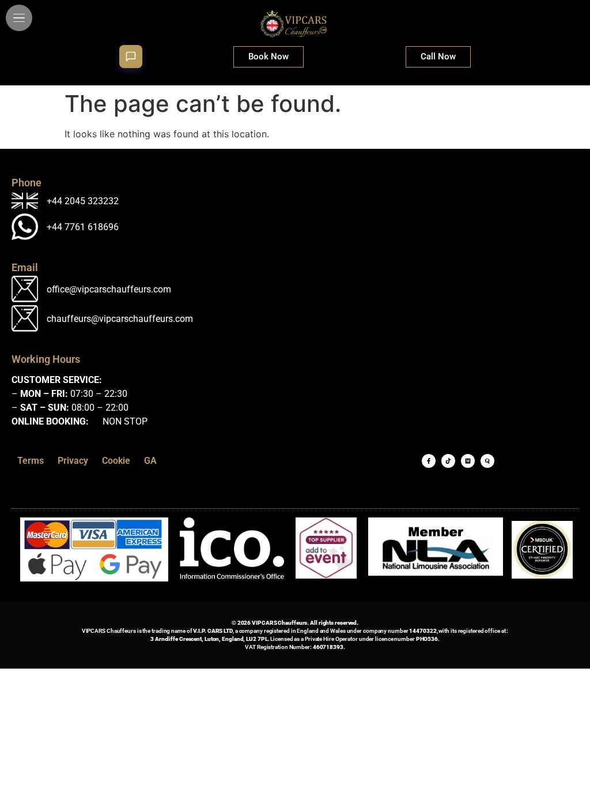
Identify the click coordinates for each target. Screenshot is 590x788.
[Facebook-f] (429, 461)
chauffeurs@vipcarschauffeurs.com (120, 318)
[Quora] (487, 461)
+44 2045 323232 (83, 201)
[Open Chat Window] (130, 56)
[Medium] (468, 461)
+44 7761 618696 (83, 227)
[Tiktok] (448, 461)
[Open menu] (19, 18)
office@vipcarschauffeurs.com (109, 289)
